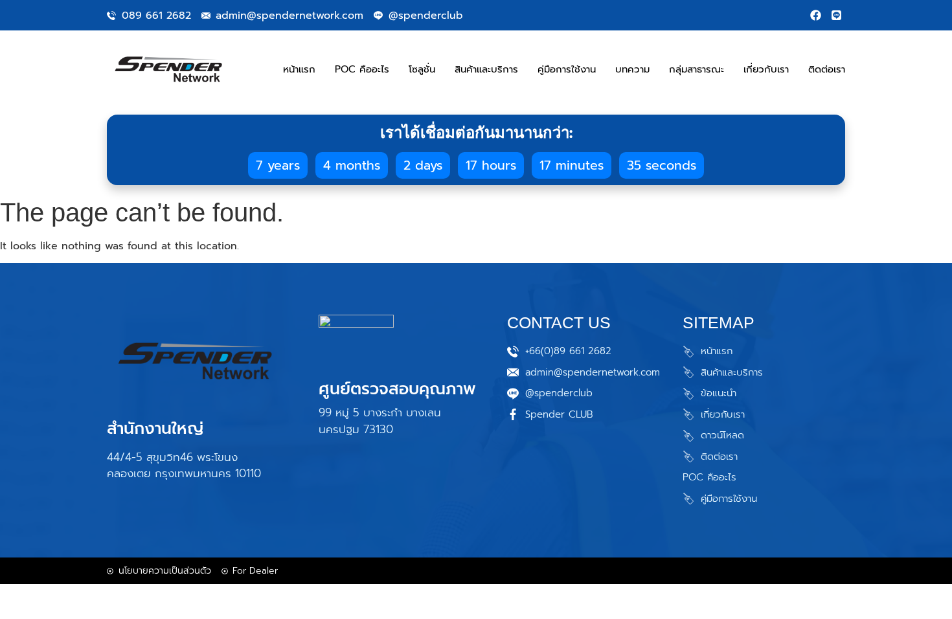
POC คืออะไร (362, 69)
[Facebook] (815, 15)
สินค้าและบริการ (486, 69)
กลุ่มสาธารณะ (696, 69)
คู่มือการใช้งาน (567, 69)
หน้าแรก (299, 69)
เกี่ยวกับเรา (766, 69)
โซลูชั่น (422, 69)
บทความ (632, 69)
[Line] (836, 15)
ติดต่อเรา (826, 69)
